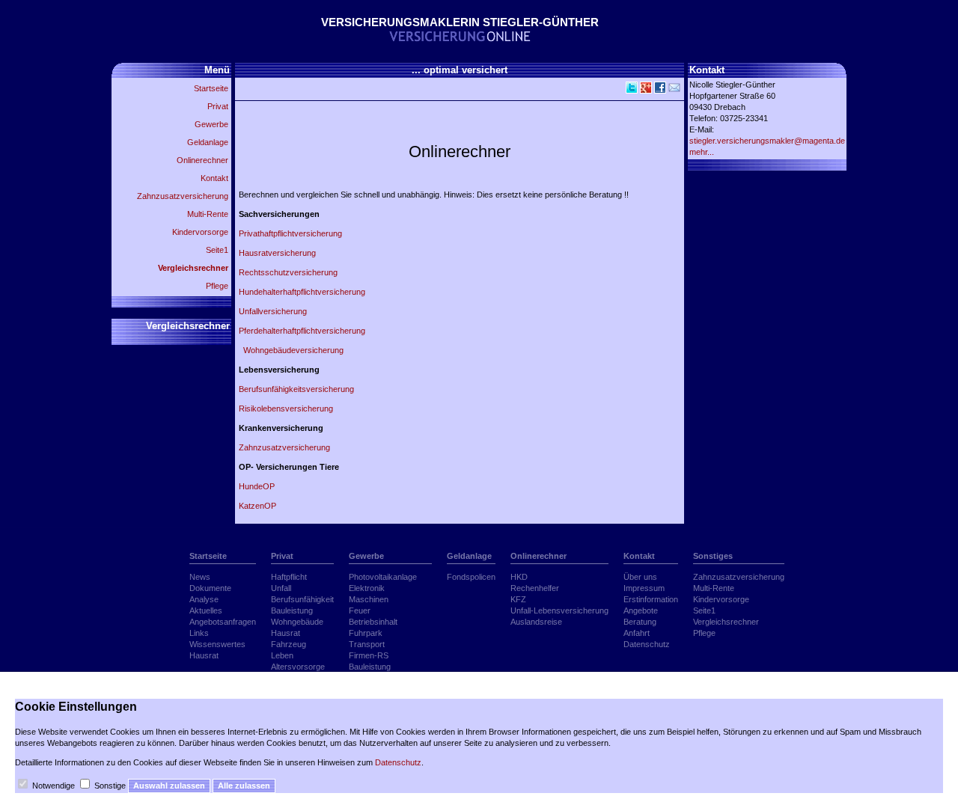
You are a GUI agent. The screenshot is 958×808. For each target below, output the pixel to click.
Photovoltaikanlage (383, 576)
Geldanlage (207, 142)
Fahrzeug (288, 644)
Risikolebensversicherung (286, 408)
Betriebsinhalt (373, 621)
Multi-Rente (207, 213)
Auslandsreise (536, 621)
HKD (519, 576)
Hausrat (204, 655)
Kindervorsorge (200, 231)
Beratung (639, 621)
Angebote (640, 610)
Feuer (359, 610)
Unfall (281, 588)
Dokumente (210, 588)
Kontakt (214, 178)
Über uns (640, 576)
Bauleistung (292, 610)
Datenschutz (646, 644)
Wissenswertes (217, 644)
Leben (282, 655)
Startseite (211, 88)
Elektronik (367, 588)
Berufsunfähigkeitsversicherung (296, 389)
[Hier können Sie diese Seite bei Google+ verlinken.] (645, 90)
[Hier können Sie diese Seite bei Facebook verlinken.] (659, 90)
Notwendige (53, 785)
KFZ (518, 599)
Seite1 (217, 249)
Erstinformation (650, 599)
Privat (217, 106)
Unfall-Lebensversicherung (559, 610)
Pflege (217, 285)
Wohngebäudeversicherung (291, 350)
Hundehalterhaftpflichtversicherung (302, 291)
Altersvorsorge (298, 666)
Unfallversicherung (273, 311)
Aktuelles (205, 610)
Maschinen (368, 599)
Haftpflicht (289, 576)
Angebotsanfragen (222, 621)
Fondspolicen (471, 576)
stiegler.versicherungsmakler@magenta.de (767, 140)
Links (199, 632)
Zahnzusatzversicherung (182, 196)
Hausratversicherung (277, 252)
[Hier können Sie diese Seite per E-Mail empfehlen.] (673, 90)
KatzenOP (257, 505)
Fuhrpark (365, 632)
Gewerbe (211, 124)
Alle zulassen (244, 785)
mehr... (701, 151)
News (199, 576)
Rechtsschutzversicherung (288, 272)
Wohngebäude (297, 621)
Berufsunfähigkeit (302, 599)
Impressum (644, 588)
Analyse (204, 599)
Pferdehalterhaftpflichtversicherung (306, 330)
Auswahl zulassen (169, 785)
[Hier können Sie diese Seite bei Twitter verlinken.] (630, 90)
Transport (367, 644)
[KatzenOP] (381, 213)
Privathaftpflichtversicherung (290, 233)
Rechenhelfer (534, 588)
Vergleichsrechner (193, 267)
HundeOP (257, 486)
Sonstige (110, 785)
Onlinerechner (202, 160)
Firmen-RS (368, 655)
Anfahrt (636, 632)
